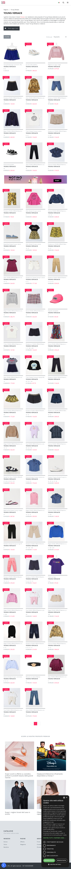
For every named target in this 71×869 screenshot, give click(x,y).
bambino (6, 847)
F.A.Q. (38, 842)
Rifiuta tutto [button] (61, 860)
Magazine (23, 844)
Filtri (7, 37)
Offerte (22, 842)
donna (5, 842)
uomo (5, 844)
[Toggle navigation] (68, 2)
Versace (22, 17)
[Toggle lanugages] (59, 2)
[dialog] (55, 831)
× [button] (66, 797)
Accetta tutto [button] (49, 860)
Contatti (39, 844)
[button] (4, 865)
